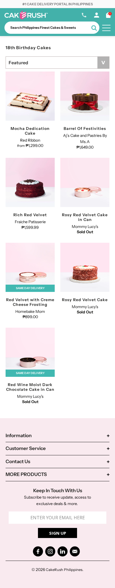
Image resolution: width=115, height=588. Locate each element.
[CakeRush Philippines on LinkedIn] (63, 551)
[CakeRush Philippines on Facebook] (38, 551)
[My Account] (96, 16)
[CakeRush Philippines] (26, 18)
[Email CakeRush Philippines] (75, 551)
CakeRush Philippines (64, 569)
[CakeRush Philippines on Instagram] (50, 551)
